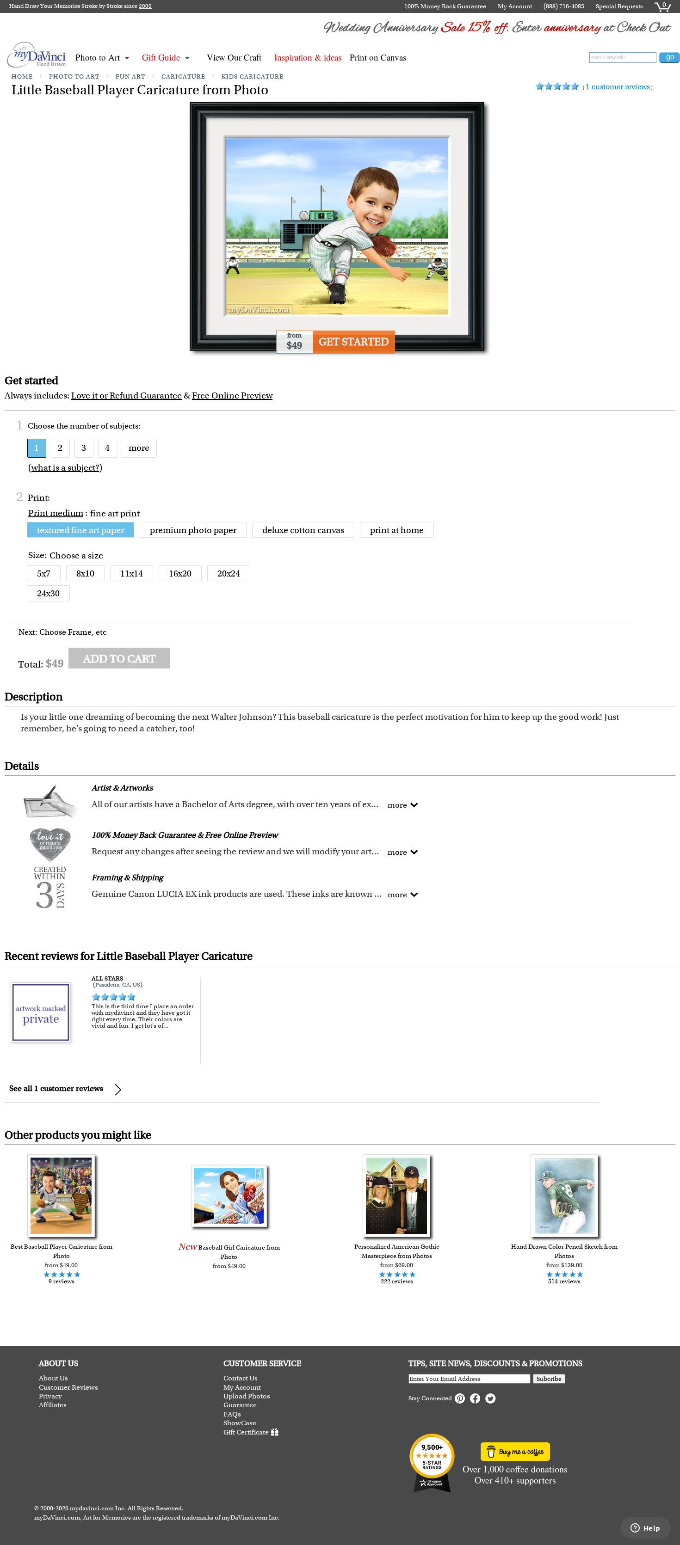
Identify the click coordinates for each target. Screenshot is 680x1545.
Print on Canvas (378, 57)
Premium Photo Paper (193, 530)
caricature (183, 76)
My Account (515, 6)
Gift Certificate (246, 1432)
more (139, 448)
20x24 (228, 573)
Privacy (50, 1396)
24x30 (48, 593)
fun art (130, 76)
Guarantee (240, 1405)
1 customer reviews (618, 87)
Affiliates (53, 1405)
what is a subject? (65, 467)
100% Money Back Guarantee (445, 6)
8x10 (85, 573)
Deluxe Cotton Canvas (303, 530)
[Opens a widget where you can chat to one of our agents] (645, 1528)
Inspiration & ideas (307, 57)
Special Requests (619, 6)
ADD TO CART (119, 659)
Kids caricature (253, 76)
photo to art (74, 76)
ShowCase (239, 1423)
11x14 (131, 573)
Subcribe (549, 1379)
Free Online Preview (232, 395)
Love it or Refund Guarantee (126, 395)
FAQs (232, 1414)
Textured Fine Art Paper (80, 530)
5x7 (43, 573)
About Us (53, 1378)
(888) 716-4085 (564, 6)
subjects (124, 426)
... (166, 1026)
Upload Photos (246, 1396)
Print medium (55, 513)
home (22, 76)
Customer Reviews (68, 1387)
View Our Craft (234, 57)
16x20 (180, 573)
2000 (145, 6)
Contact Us (240, 1378)
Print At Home (397, 530)
